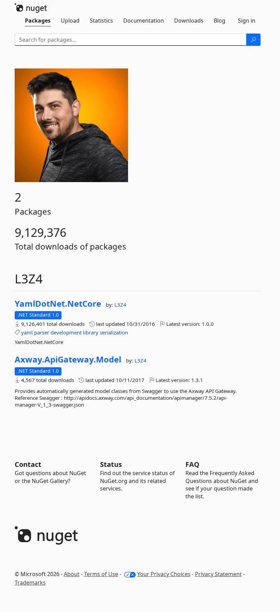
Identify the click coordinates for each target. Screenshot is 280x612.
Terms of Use (101, 574)
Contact (28, 464)
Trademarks (30, 582)
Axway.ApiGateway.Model (68, 359)
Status (111, 464)
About (72, 574)
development (66, 332)
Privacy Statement (218, 574)
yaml (27, 332)
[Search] (253, 40)
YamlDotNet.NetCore (58, 303)
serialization (114, 332)
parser (41, 332)
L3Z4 (120, 304)
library (90, 332)
